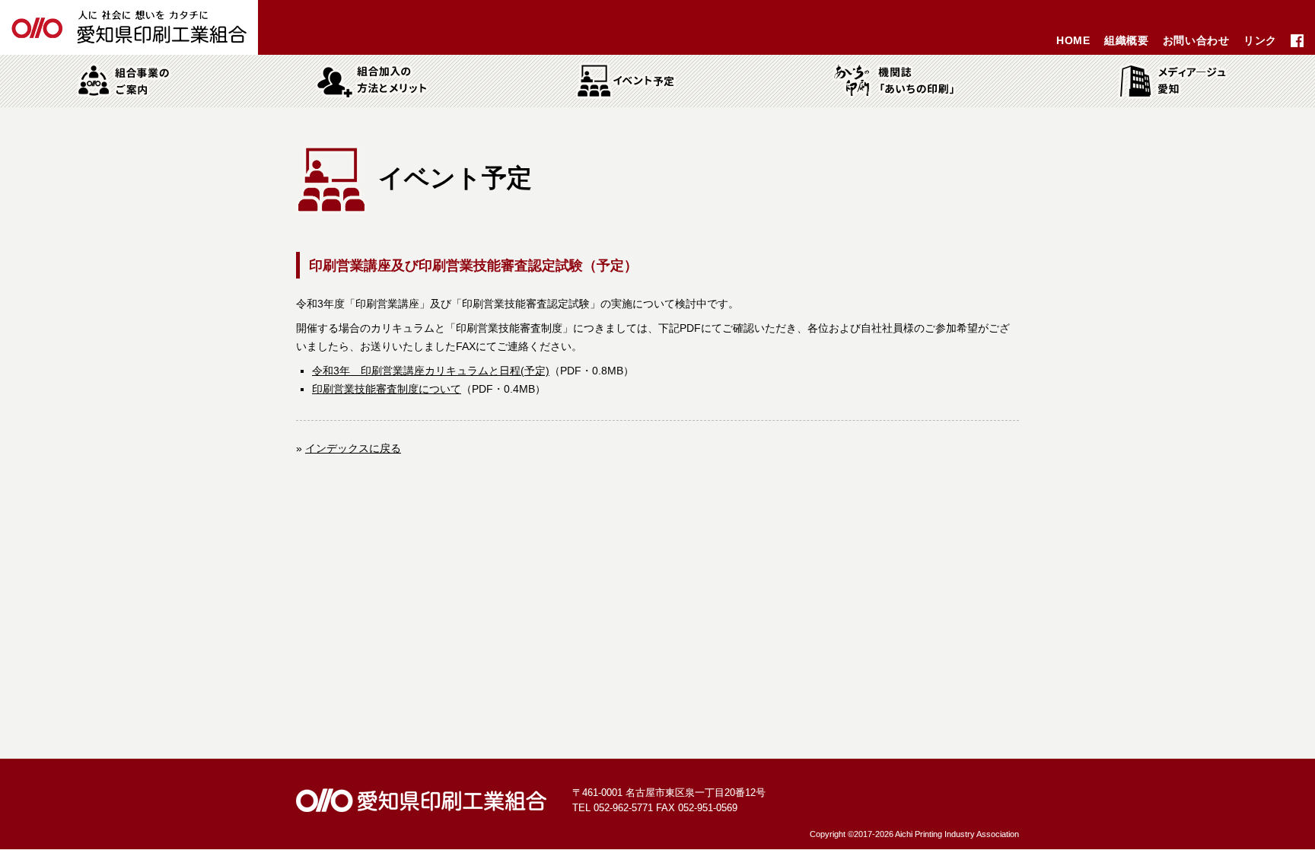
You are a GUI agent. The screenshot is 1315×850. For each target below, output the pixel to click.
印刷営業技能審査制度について (386, 389)
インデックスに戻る (353, 448)
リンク (1260, 40)
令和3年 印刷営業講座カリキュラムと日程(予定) (430, 371)
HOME (1073, 40)
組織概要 (1126, 40)
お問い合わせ (1196, 40)
